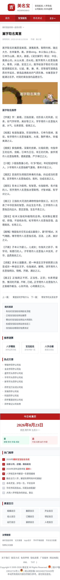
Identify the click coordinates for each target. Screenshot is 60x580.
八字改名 (48, 6)
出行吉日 (11, 522)
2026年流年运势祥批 (18, 469)
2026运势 (48, 9)
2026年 (17, 459)
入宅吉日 (49, 522)
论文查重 (18, 540)
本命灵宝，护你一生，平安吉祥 (20, 483)
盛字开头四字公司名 (12, 373)
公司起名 (39, 9)
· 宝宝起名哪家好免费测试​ (16, 328)
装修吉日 (30, 522)
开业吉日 (49, 511)
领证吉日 (49, 516)
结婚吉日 (11, 511)
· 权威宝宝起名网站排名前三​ (17, 324)
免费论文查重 (7, 545)
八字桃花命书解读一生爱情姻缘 (20, 473)
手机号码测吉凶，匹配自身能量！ (21, 488)
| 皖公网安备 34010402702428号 (39, 571)
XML (25, 562)
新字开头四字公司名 (12, 381)
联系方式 (15, 558)
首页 (7, 18)
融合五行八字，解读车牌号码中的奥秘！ (24, 478)
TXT (33, 562)
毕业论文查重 (51, 540)
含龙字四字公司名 (11, 369)
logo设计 (27, 540)
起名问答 (18, 27)
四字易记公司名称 (11, 404)
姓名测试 (37, 18)
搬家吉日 (30, 511)
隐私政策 (34, 558)
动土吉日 (11, 516)
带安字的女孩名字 (49, 297)
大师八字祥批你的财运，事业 (19, 493)
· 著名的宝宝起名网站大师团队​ (18, 320)
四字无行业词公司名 (12, 387)
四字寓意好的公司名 (12, 400)
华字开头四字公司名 (12, 377)
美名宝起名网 (7, 27)
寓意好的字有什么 (21, 297)
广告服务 (44, 558)
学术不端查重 (38, 540)
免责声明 (25, 558)
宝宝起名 (39, 6)
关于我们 (6, 558)
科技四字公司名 (10, 395)
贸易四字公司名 (10, 391)
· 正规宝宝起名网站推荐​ (15, 315)
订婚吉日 (30, 516)
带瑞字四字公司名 (11, 365)
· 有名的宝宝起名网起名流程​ (17, 311)
